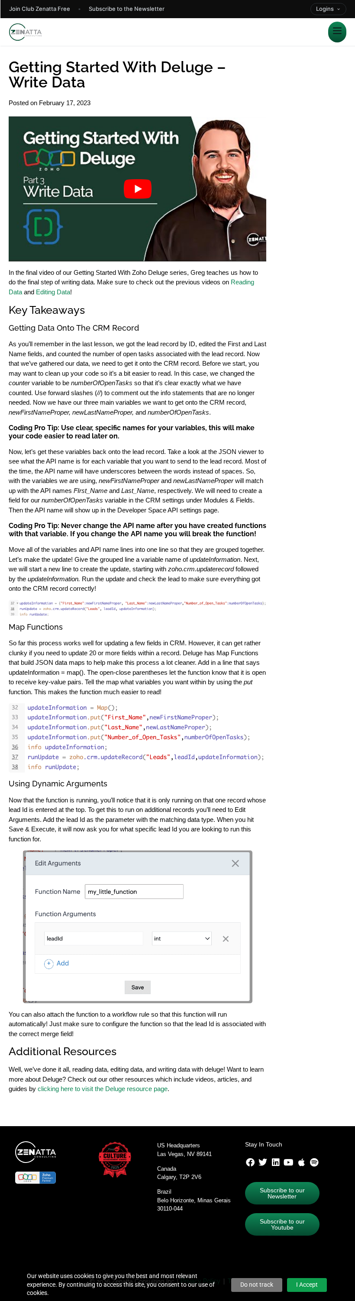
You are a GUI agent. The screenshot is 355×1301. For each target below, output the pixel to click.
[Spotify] (314, 1162)
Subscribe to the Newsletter (127, 8)
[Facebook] (250, 1162)
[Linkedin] (275, 1162)
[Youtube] (288, 1162)
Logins (325, 8)
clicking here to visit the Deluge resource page (103, 1088)
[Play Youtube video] (137, 188)
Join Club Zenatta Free (39, 8)
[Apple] (301, 1162)
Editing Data (53, 292)
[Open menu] (337, 32)
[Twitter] (262, 1162)
